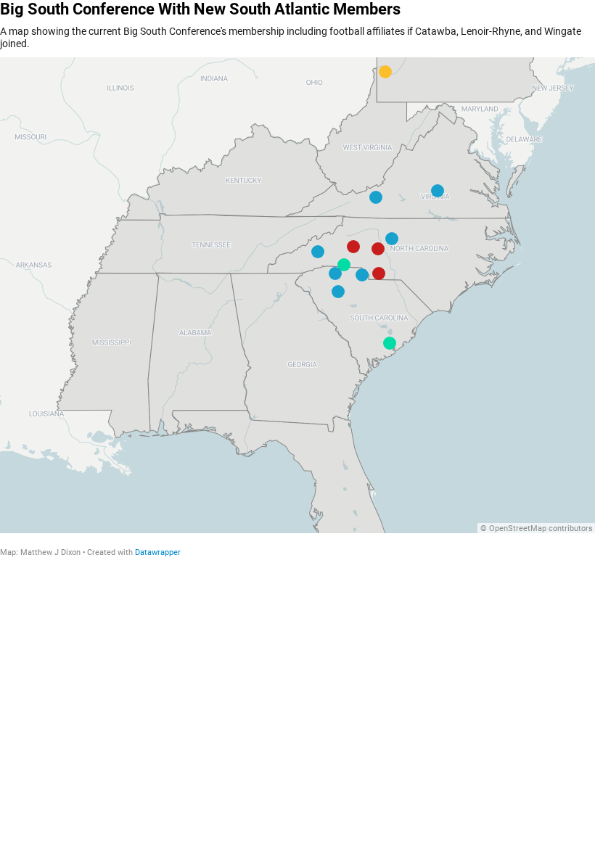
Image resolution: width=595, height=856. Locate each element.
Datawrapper (158, 552)
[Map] (297, 295)
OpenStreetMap (517, 528)
